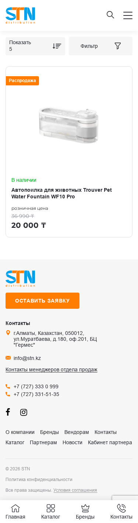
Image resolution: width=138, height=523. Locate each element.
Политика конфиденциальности (39, 479)
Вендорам (76, 432)
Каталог (15, 442)
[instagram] (24, 412)
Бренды (49, 432)
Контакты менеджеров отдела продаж (51, 369)
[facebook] (9, 412)
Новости (72, 442)
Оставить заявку (42, 301)
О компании (20, 432)
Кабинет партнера (110, 442)
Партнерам (43, 442)
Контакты (106, 432)
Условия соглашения (75, 490)
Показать (20, 42)
